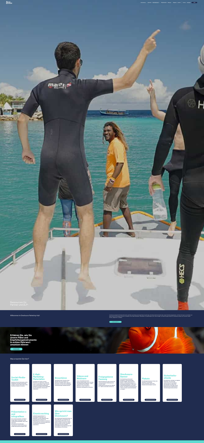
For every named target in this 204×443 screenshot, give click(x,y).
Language (188, 2)
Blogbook (175, 2)
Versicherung (143, 2)
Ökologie (169, 2)
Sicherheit (149, 2)
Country (184, 2)
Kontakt (179, 2)
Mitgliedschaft (164, 2)
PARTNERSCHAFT (156, 2)
